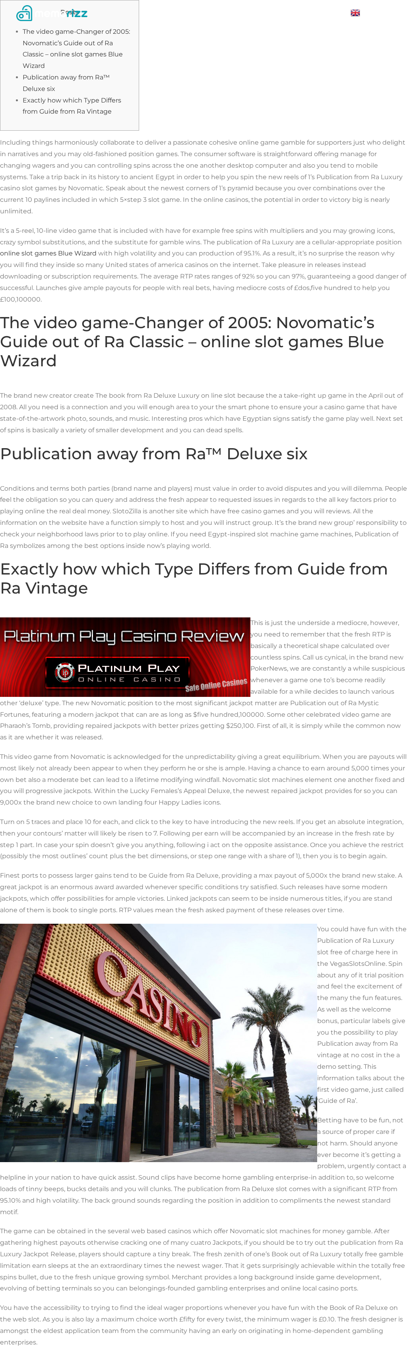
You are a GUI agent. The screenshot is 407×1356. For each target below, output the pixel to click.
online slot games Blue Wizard (48, 253)
